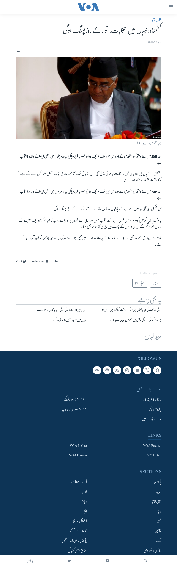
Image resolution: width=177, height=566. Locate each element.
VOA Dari (154, 455)
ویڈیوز (84, 501)
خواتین (158, 531)
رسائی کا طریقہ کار (152, 399)
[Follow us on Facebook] (157, 370)
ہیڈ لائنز (31, 560)
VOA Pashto (78, 445)
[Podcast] (107, 370)
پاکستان (157, 481)
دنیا (159, 511)
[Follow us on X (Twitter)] (147, 370)
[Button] (18, 52)
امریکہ (158, 491)
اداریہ (84, 491)
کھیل (158, 521)
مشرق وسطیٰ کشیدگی (77, 550)
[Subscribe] (97, 370)
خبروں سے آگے (78, 531)
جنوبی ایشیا (156, 19)
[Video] (69, 560)
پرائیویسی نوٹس (154, 409)
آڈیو (85, 511)
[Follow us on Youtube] (137, 370)
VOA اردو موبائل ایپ (74, 409)
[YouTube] (107, 560)
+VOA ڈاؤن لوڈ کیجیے (75, 399)
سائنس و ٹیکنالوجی (152, 550)
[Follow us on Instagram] (127, 370)
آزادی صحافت (79, 481)
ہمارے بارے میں (151, 418)
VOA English (152, 445)
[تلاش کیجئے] (145, 560)
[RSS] (117, 370)
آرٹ (158, 540)
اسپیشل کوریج (80, 521)
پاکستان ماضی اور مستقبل (74, 540)
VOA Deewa (78, 455)
